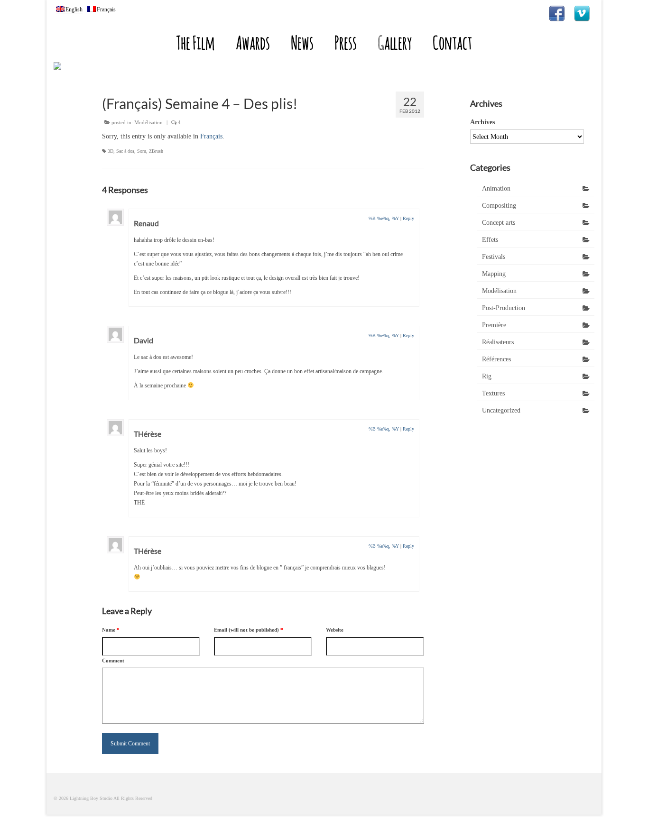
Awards (253, 42)
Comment (113, 660)
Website (334, 630)
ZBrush (156, 151)
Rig (486, 376)
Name (111, 630)
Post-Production (503, 308)
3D (110, 151)
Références (496, 359)
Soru (141, 151)
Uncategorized (501, 410)
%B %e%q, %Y (384, 218)
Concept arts (498, 222)
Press (345, 42)
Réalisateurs (498, 342)
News (302, 42)
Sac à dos (125, 151)
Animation (496, 188)
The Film (195, 42)
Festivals (493, 256)
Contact (452, 42)
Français (211, 136)
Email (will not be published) (248, 630)
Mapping (494, 273)
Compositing (499, 205)
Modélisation (148, 122)
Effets (490, 239)
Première (494, 325)
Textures (493, 393)
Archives (482, 122)
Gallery (395, 42)
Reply (408, 218)
